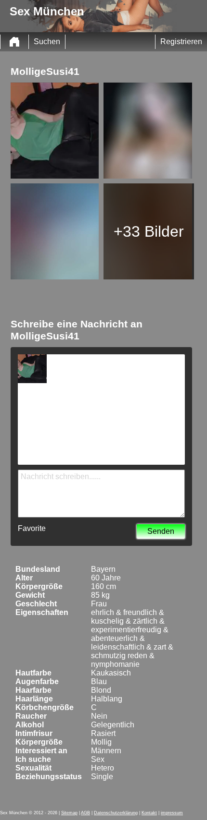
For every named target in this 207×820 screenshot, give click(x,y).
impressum (172, 812)
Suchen (47, 41)
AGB (85, 812)
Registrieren (181, 41)
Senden (160, 531)
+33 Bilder (149, 231)
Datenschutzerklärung (116, 812)
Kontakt (149, 812)
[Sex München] (14, 42)
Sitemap (69, 812)
